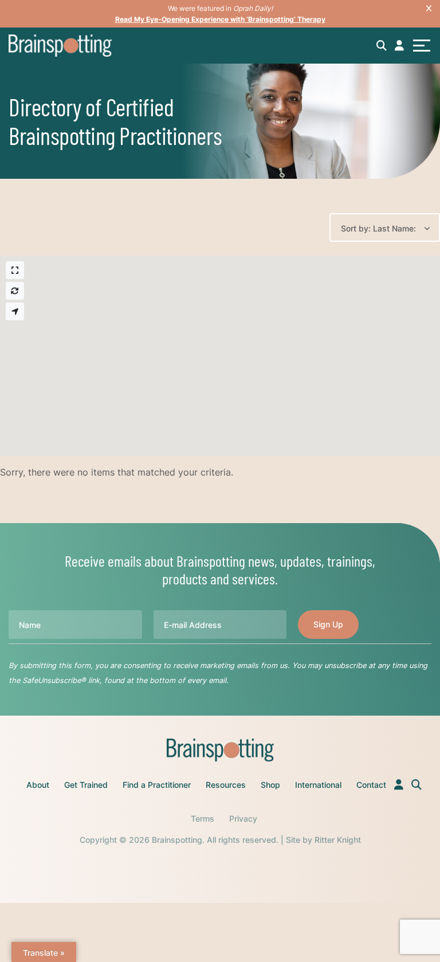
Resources (226, 785)
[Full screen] (15, 270)
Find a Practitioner (157, 785)
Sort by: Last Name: (378, 228)
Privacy (243, 818)
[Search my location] (15, 311)
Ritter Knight (338, 840)
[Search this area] (15, 291)
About (37, 785)
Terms (202, 818)
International (318, 785)
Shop (270, 785)
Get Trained (86, 785)
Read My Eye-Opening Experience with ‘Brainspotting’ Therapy (220, 19)
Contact (371, 785)
